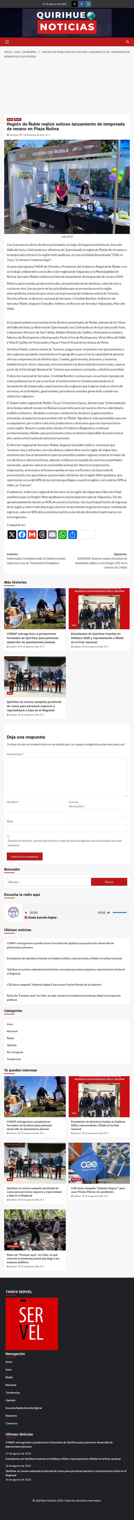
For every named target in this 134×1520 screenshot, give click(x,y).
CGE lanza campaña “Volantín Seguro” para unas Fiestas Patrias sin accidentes (54, 984)
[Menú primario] (7, 42)
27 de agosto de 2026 (30, 647)
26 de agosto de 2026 (94, 647)
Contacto (11, 1423)
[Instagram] (88, 4)
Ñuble (17, 119)
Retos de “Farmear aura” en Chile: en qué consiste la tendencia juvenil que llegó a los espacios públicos (64, 997)
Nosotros (11, 1415)
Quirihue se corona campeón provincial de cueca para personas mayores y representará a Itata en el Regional (34, 706)
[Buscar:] (49, 882)
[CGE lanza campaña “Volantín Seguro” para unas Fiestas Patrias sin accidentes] (99, 1163)
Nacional (12, 1031)
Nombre (13, 801)
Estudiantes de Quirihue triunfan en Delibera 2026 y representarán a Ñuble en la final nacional (97, 638)
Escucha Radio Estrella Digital (24, 1407)
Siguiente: (101, 561)
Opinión (12, 1045)
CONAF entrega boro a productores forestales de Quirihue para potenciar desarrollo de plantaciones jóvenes (33, 638)
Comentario (15, 754)
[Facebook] (81, 4)
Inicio (9, 1361)
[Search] (127, 42)
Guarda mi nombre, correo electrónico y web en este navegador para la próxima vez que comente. (65, 843)
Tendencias (14, 1059)
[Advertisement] (67, 86)
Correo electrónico (77, 804)
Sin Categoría (15, 1052)
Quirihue (14, 135)
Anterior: (36, 559)
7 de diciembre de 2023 (33, 135)
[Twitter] (75, 4)
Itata (10, 119)
